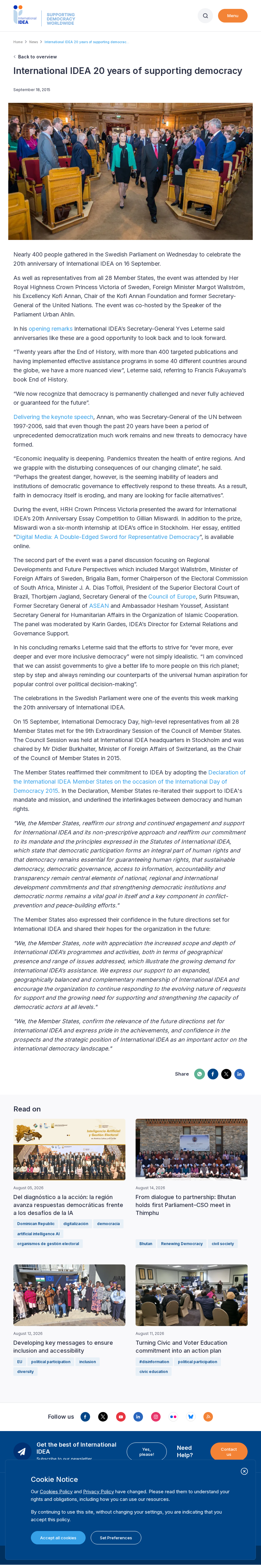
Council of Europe (172, 596)
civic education (153, 1371)
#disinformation (154, 1361)
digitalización (75, 1223)
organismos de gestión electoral (48, 1243)
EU (19, 1361)
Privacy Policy (98, 1492)
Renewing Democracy (182, 1243)
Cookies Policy (56, 1492)
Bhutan (145, 1243)
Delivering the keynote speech (53, 417)
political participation (50, 1361)
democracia (108, 1223)
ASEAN (99, 605)
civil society (223, 1243)
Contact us (229, 1452)
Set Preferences (116, 1537)
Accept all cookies (58, 1537)
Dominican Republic (35, 1223)
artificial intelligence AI (38, 1233)
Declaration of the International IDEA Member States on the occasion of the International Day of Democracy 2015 (129, 781)
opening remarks (51, 328)
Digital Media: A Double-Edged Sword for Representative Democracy (108, 537)
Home (18, 42)
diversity (25, 1371)
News (33, 42)
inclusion (87, 1361)
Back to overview (37, 56)
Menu (232, 15)
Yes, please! (146, 1452)
